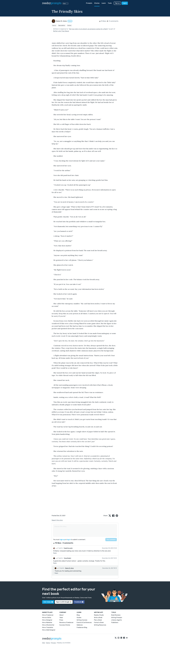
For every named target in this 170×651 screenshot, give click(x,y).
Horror (54, 25)
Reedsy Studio (99, 615)
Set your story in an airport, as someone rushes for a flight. (88, 29)
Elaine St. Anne (69, 568)
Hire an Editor (46, 617)
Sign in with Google (62, 602)
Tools (110, 3)
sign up (62, 539)
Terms (48, 643)
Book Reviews (115, 615)
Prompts (89, 3)
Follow (70, 21)
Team (61, 617)
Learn (104, 3)
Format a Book (99, 622)
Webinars (80, 625)
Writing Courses (82, 620)
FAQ (43, 643)
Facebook (78, 602)
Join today (47, 602)
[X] (116, 638)
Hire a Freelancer (47, 615)
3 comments (113, 21)
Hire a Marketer (47, 622)
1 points (60, 548)
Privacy (53, 643)
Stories (97, 3)
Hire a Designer (47, 620)
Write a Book (98, 617)
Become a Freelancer (66, 622)
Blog (78, 615)
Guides (79, 617)
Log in (125, 3)
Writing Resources (100, 625)
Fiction (69, 25)
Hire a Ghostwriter (48, 625)
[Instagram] (118, 638)
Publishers (114, 622)
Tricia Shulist (67, 558)
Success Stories (64, 625)
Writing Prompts (116, 617)
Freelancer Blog (82, 627)
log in (69, 539)
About (61, 615)
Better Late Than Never (61, 31)
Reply (55, 553)
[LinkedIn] (121, 638)
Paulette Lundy (68, 548)
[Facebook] (124, 638)
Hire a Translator (47, 627)
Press (61, 620)
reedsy (51, 3)
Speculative (61, 25)
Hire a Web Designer (48, 630)
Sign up (117, 3)
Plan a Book (98, 620)
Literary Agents (116, 620)
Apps (64, 3)
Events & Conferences (84, 622)
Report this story (57, 520)
